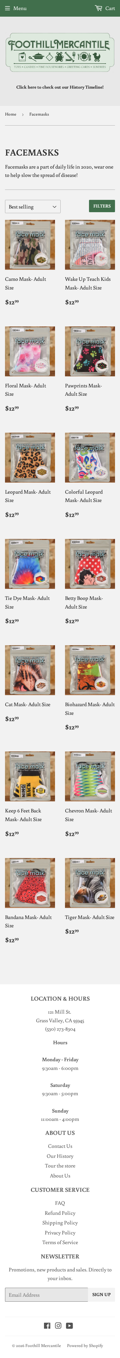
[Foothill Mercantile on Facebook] (47, 1326)
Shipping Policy (60, 1222)
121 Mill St (59, 1011)
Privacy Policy (60, 1232)
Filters (102, 206)
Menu (20, 8)
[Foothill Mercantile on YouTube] (69, 1326)
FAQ (60, 1202)
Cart (109, 8)
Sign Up (101, 1294)
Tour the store (60, 1165)
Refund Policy (60, 1212)
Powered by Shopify (85, 1345)
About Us (60, 1175)
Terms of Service (60, 1242)
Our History (60, 1155)
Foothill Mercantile (43, 1345)
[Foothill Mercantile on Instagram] (58, 1326)
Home (10, 114)
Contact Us (60, 1145)
